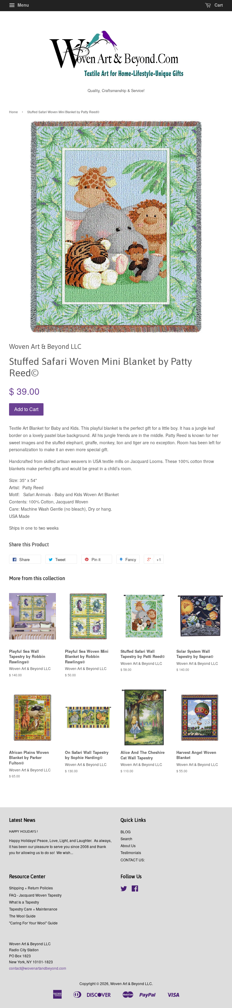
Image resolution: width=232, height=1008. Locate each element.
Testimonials (131, 852)
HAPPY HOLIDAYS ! (23, 831)
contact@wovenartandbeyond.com (37, 968)
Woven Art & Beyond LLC (131, 983)
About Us (128, 845)
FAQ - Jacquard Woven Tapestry (35, 895)
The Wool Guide (22, 915)
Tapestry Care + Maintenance (33, 908)
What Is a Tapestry (24, 901)
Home (13, 112)
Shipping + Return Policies (31, 887)
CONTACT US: (133, 859)
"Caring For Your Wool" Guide (33, 922)
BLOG (125, 831)
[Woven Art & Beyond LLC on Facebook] (134, 889)
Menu (22, 5)
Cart (218, 5)
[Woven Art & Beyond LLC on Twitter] (124, 889)
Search (126, 838)
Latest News (22, 820)
